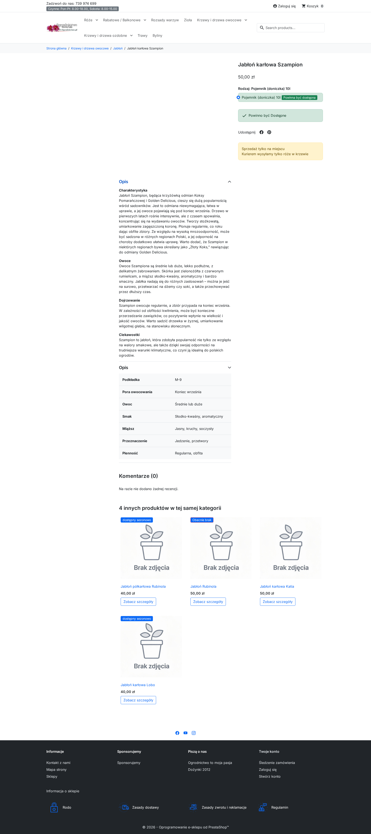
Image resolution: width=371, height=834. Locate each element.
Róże (88, 20)
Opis (123, 181)
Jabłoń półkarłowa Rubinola (143, 586)
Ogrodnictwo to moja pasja (210, 762)
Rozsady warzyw (165, 20)
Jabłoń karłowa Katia (277, 586)
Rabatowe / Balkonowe (121, 20)
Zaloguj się (268, 769)
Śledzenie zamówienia (277, 762)
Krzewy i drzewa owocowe (219, 20)
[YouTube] (185, 732)
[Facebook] (177, 732)
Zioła (188, 20)
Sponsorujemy (128, 762)
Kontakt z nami (58, 762)
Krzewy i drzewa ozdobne (105, 35)
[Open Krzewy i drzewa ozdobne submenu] (131, 35)
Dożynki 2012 (199, 769)
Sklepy (51, 776)
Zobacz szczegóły (138, 601)
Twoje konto (269, 751)
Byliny (157, 35)
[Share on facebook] (261, 132)
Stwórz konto (270, 776)
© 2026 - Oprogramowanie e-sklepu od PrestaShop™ (185, 827)
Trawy (142, 35)
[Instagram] (193, 732)
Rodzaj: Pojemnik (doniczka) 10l (264, 88)
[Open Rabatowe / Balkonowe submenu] (145, 20)
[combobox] (291, 27)
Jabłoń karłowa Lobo (138, 685)
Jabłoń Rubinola (203, 586)
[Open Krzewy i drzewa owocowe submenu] (246, 20)
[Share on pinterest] (269, 132)
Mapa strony (56, 769)
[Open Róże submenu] (97, 20)
